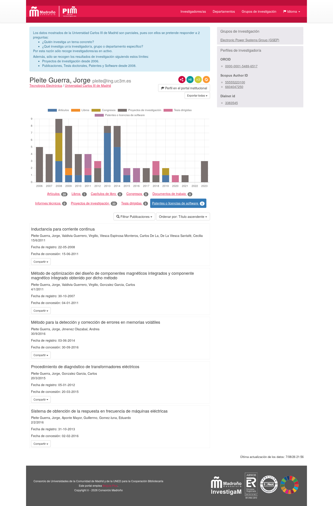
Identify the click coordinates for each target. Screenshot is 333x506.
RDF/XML (182, 79)
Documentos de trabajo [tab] (171, 193)
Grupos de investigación (259, 11)
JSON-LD (190, 79)
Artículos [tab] (56, 193)
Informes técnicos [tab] (50, 203)
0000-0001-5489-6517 (241, 66)
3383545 (231, 102)
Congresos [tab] (136, 193)
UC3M (205, 261)
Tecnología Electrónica (45, 85)
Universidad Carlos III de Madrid (88, 85)
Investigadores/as (193, 11)
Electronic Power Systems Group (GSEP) (249, 40)
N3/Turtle (198, 79)
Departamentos (224, 11)
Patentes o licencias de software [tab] (177, 203)
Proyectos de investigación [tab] (93, 203)
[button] (292, 11)
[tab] (260, 31)
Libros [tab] (78, 193)
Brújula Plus (110, 485)
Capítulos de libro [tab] (106, 193)
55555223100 (235, 82)
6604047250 (234, 86)
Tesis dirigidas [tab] (133, 203)
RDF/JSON (206, 79)
